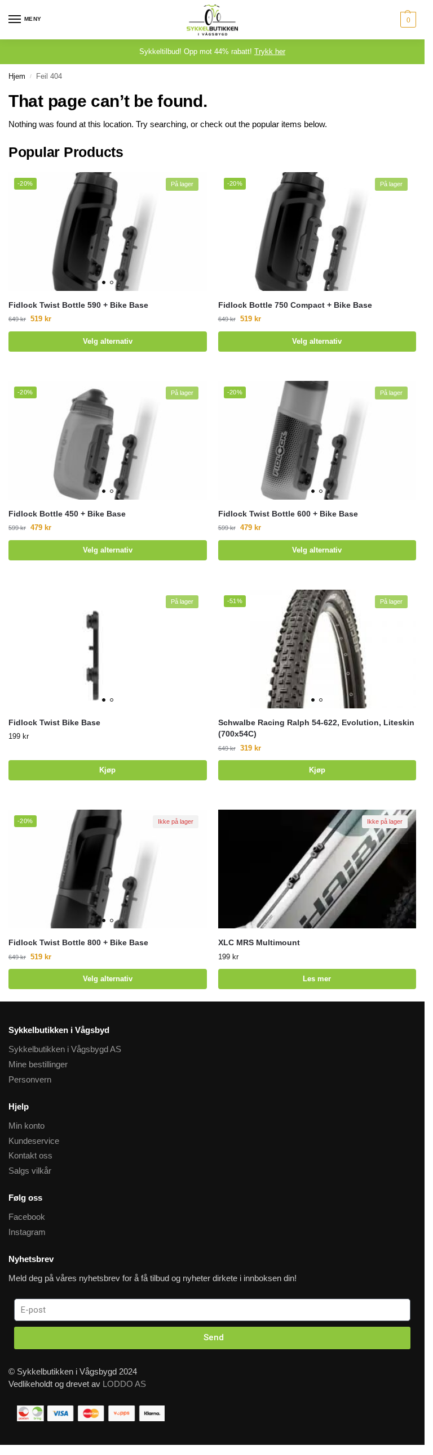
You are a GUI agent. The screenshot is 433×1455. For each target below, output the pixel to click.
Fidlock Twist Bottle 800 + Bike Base (78, 942)
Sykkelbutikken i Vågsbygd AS (64, 1049)
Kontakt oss (30, 1155)
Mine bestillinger (38, 1064)
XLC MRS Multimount (259, 942)
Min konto (26, 1125)
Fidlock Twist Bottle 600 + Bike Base (288, 514)
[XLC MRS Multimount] (317, 869)
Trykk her (269, 51)
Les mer (317, 979)
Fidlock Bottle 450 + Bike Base (67, 514)
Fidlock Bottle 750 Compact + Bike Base (295, 305)
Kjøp (107, 770)
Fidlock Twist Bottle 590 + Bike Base (78, 305)
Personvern (29, 1079)
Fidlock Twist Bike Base (54, 722)
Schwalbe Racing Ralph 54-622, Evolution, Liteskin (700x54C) (316, 728)
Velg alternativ (107, 341)
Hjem (16, 76)
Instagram (27, 1232)
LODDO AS (124, 1384)
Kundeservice (33, 1141)
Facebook (26, 1217)
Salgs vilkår (29, 1170)
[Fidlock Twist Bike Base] (107, 649)
